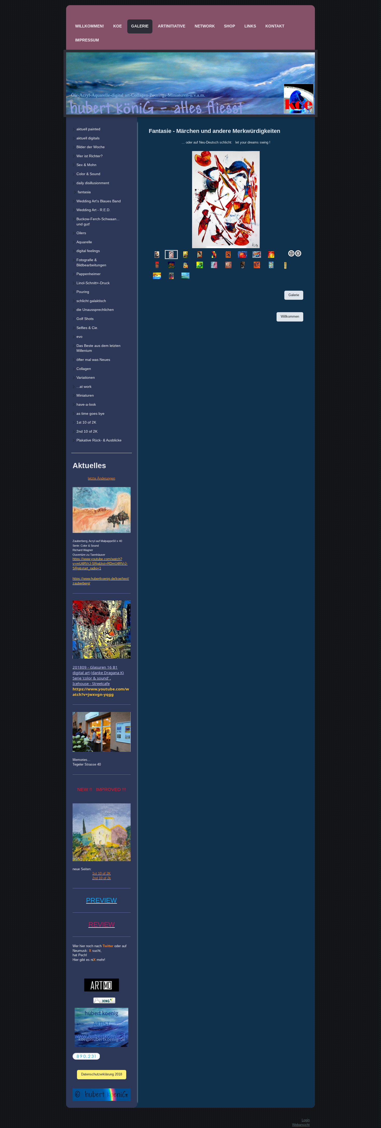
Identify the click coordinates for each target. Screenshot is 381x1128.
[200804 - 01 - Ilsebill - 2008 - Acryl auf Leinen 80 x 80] (228, 265)
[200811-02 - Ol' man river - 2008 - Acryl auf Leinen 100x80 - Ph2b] (157, 276)
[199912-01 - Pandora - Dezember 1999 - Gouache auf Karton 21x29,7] (199, 254)
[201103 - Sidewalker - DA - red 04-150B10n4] (171, 276)
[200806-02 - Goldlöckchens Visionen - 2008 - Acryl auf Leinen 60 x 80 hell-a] (271, 265)
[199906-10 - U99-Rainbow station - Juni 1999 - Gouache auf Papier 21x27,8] (185, 254)
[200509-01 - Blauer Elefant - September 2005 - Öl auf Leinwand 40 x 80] (157, 265)
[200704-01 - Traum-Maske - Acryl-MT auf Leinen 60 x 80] (185, 265)
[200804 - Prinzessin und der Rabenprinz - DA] (243, 265)
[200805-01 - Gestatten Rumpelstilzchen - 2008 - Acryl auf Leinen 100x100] (257, 265)
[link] (101, 691)
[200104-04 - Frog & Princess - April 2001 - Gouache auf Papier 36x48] (214, 254)
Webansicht (301, 1125)
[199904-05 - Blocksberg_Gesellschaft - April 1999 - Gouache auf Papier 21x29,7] (226, 199)
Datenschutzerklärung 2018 (101, 1074)
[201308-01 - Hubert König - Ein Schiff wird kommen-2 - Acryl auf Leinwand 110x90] (185, 276)
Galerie (293, 295)
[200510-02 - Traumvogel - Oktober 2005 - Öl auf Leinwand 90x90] (171, 265)
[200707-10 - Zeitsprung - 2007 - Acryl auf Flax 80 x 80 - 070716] (214, 265)
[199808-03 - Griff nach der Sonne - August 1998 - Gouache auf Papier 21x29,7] (157, 254)
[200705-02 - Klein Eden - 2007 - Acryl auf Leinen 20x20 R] (199, 265)
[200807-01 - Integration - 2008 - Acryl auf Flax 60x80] (285, 265)
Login (306, 1120)
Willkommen (290, 316)
